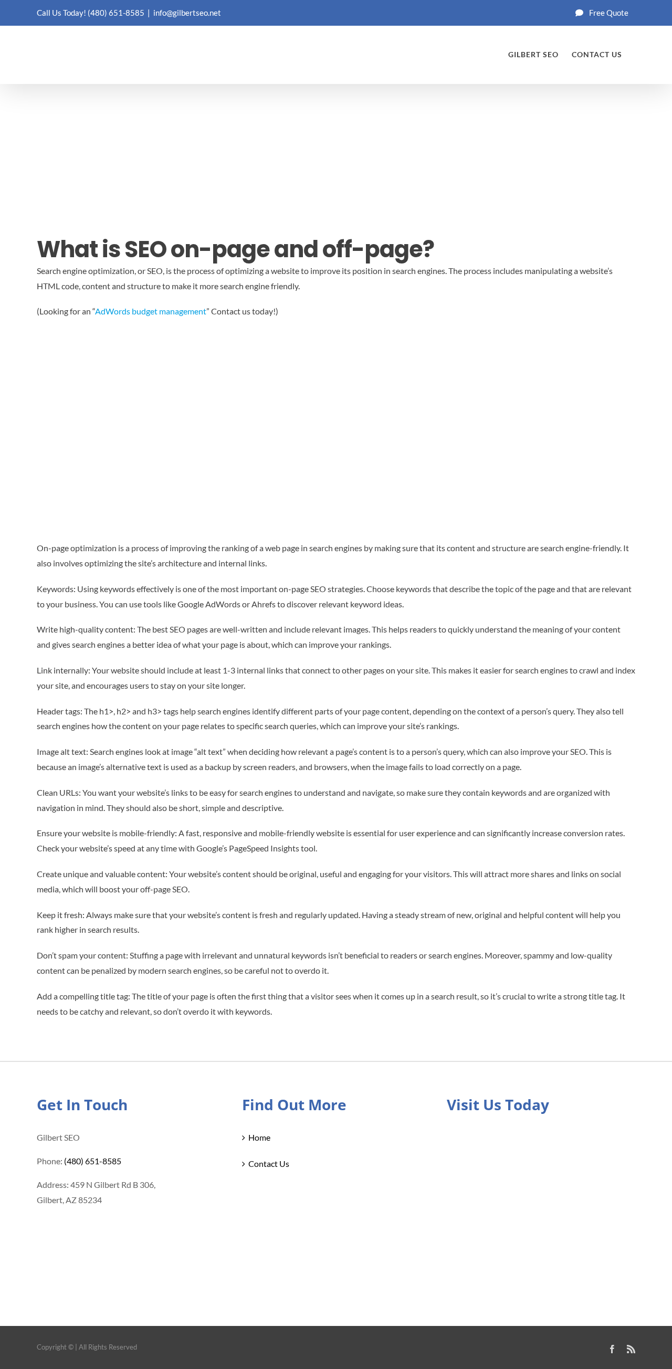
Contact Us (268, 1163)
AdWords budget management (150, 311)
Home (259, 1137)
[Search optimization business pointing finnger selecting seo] (115, 167)
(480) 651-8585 (116, 12)
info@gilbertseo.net (187, 12)
